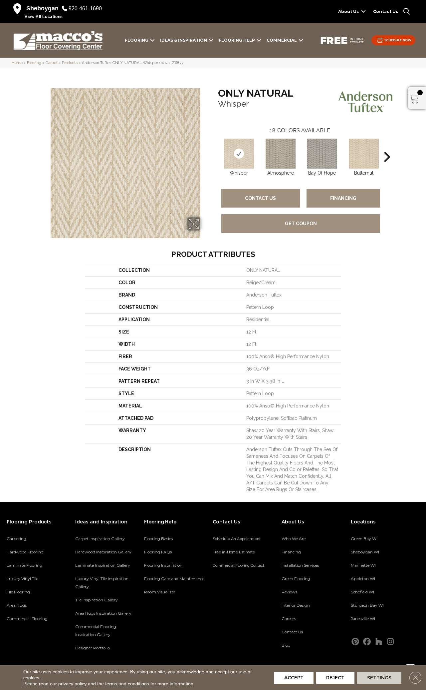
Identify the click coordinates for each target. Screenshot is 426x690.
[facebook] (367, 642)
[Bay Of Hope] (322, 153)
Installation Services (300, 565)
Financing (343, 198)
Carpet (52, 62)
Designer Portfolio (92, 647)
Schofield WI (362, 591)
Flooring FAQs (158, 551)
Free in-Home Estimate (234, 552)
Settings (379, 678)
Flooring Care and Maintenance (174, 578)
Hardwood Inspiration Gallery (103, 551)
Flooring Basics (158, 538)
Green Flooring (296, 578)
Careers (289, 618)
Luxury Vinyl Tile (22, 578)
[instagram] (390, 642)
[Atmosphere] (280, 153)
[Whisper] (239, 153)
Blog (286, 645)
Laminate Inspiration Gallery (102, 565)
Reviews (289, 591)
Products (70, 62)
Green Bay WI (364, 538)
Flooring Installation (163, 565)
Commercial (282, 40)
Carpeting (16, 538)
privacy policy (72, 683)
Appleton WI (363, 578)
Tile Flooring (18, 591)
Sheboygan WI (365, 551)
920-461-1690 (85, 8)
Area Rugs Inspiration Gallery (103, 613)
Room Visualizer (159, 591)
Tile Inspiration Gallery (96, 599)
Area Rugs (17, 605)
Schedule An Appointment (237, 538)
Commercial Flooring (27, 618)
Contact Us (385, 11)
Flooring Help (237, 40)
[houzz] (379, 642)
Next (387, 147)
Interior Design (296, 605)
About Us (348, 11)
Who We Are (294, 538)
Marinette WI (363, 565)
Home (17, 62)
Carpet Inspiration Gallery (100, 538)
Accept (294, 678)
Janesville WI (363, 618)
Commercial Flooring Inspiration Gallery (95, 630)
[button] (363, 11)
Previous (215, 147)
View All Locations (44, 16)
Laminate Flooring (24, 565)
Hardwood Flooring (25, 551)
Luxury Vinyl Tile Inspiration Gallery (101, 582)
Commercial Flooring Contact (238, 565)
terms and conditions (127, 683)
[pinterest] (355, 642)
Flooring (136, 40)
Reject (335, 678)
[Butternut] (363, 153)
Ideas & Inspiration (183, 40)
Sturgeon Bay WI (367, 605)
